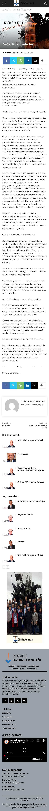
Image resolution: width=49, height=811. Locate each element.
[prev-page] (3, 567)
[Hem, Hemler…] (9, 531)
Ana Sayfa (5, 10)
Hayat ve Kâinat (25, 515)
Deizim (20, 541)
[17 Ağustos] (9, 457)
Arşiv (13, 10)
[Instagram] (11, 700)
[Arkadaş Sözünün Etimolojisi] (9, 504)
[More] (42, 60)
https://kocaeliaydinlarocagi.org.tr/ (32, 405)
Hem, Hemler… (24, 528)
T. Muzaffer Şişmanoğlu (12, 53)
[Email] (35, 60)
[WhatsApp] (20, 60)
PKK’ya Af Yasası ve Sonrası (30, 482)
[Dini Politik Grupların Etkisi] (9, 443)
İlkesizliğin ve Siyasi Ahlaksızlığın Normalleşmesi (30, 469)
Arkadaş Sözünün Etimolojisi (31, 501)
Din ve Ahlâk (7, 783)
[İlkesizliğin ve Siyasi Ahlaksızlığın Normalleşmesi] (9, 471)
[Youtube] (24, 700)
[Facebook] (6, 60)
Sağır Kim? (6, 426)
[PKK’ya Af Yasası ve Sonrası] (9, 485)
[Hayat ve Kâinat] (9, 518)
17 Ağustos (22, 454)
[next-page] (7, 567)
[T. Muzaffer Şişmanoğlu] (12, 406)
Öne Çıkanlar (7, 776)
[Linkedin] (28, 60)
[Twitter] (13, 60)
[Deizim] (9, 545)
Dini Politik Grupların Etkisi (30, 440)
